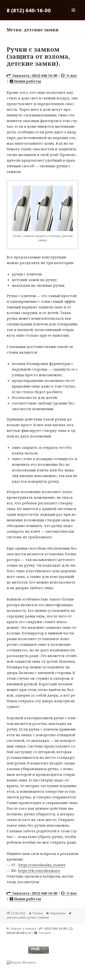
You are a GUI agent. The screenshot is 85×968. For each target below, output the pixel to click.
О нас (71, 75)
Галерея (44, 933)
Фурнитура (57, 913)
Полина (38, 913)
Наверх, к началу (22, 929)
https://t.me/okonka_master (42, 864)
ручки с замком (38, 917)
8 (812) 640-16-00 (29, 10)
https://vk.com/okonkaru (39, 870)
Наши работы (27, 81)
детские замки (16, 917)
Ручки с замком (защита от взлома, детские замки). (38, 56)
